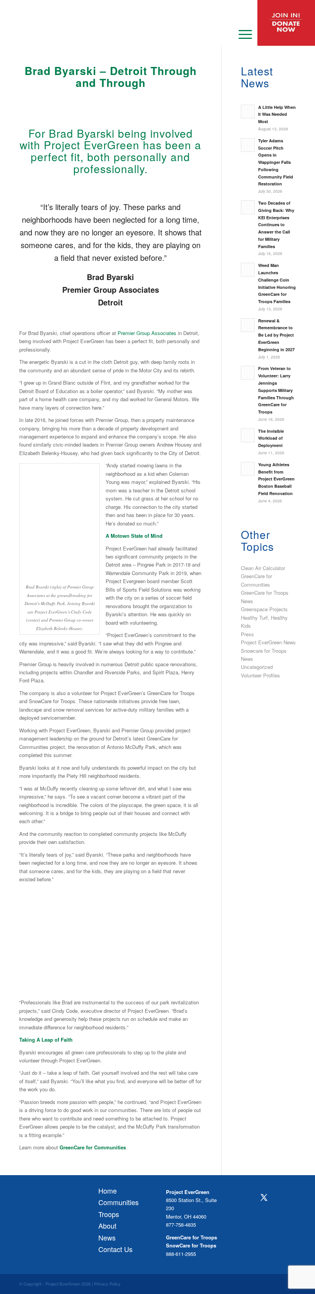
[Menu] (241, 34)
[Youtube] (248, 1214)
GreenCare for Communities (93, 1147)
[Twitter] (263, 1197)
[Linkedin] (263, 1214)
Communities (118, 1202)
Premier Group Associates (147, 333)
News (107, 1237)
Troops (108, 1214)
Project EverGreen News (268, 642)
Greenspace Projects (264, 609)
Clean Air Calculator (263, 568)
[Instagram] (279, 1198)
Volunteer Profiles (260, 675)
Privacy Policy (107, 1284)
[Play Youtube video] (110, 939)
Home (107, 1191)
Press (247, 634)
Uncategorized (257, 666)
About (107, 1226)
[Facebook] (248, 1198)
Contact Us (115, 1249)
